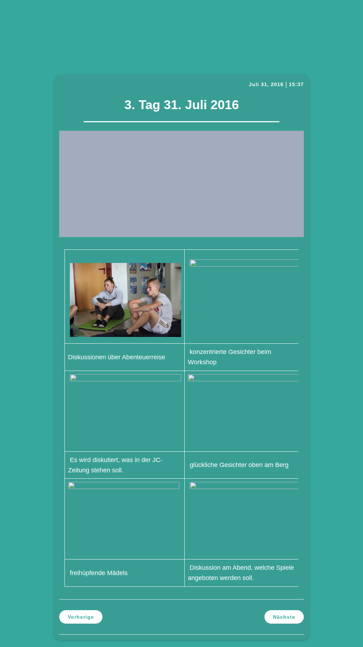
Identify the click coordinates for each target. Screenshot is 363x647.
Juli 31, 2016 (266, 84)
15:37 (296, 84)
